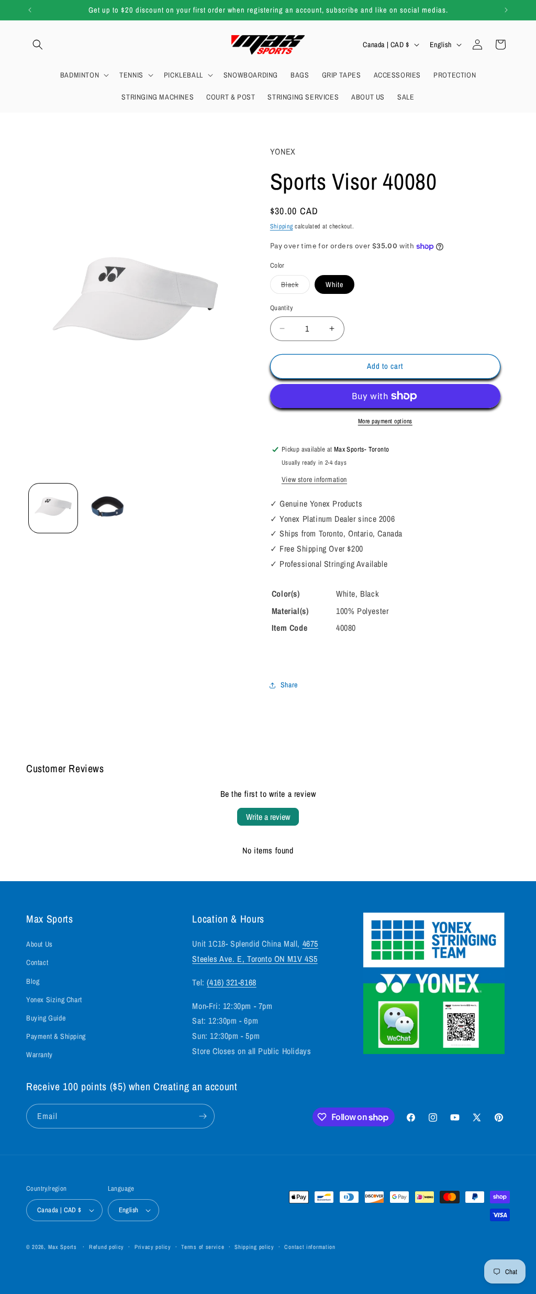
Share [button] (289, 684)
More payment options (385, 421)
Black (295, 286)
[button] (37, 44)
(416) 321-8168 (231, 982)
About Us (39, 944)
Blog (32, 981)
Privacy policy (153, 1247)
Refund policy (106, 1247)
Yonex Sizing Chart (54, 999)
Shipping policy (254, 1247)
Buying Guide (45, 1018)
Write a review (268, 817)
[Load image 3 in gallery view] (107, 508)
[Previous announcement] (29, 10)
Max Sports (62, 1247)
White (334, 284)
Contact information (309, 1247)
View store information (314, 479)
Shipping (281, 226)
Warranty (39, 1054)
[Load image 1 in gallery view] (53, 508)
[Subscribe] (202, 1116)
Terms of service (202, 1247)
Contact (37, 962)
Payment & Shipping (56, 1036)
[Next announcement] (506, 10)
